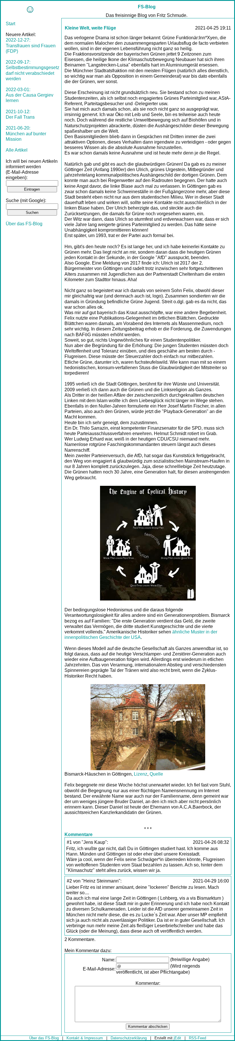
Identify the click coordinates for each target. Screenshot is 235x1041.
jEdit (177, 1038)
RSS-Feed (197, 1038)
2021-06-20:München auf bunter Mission (26, 133)
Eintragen (32, 189)
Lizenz (140, 774)
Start (10, 23)
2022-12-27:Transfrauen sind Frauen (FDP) (31, 45)
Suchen (32, 212)
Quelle (156, 774)
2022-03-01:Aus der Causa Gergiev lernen (29, 95)
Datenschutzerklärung (129, 1038)
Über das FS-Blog (24, 223)
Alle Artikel (17, 150)
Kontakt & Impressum (84, 1038)
